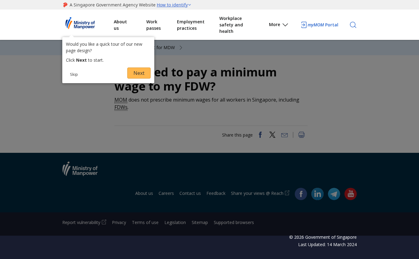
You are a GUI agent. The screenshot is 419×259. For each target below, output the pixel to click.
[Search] (353, 25)
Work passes (153, 25)
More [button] (274, 24)
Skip (74, 74)
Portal (323, 25)
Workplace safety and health (231, 24)
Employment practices (191, 25)
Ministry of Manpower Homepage (88, 25)
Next (138, 73)
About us (120, 25)
